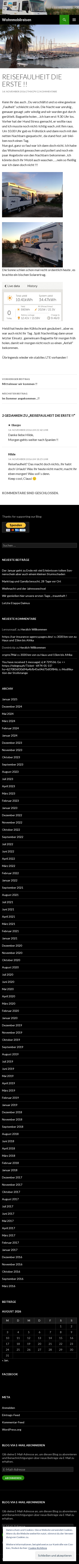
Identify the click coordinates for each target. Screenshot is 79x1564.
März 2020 (8, 1003)
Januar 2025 (9, 699)
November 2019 (12, 1032)
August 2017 (10, 1199)
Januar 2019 (9, 1105)
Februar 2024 (10, 728)
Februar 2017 (10, 1242)
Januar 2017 (9, 1249)
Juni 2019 (8, 1068)
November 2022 (12, 822)
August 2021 (10, 895)
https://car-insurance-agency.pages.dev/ (27, 636)
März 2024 (8, 721)
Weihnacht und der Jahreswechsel (24, 588)
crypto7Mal (9, 654)
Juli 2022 (7, 844)
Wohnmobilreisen (16, 20)
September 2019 (12, 1047)
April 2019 (8, 1083)
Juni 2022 (8, 851)
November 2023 (12, 750)
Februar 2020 (10, 1010)
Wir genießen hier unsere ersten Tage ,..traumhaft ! (34, 595)
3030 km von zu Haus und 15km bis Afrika (46, 654)
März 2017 (8, 1235)
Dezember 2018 (12, 1112)
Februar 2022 (10, 873)
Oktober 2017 (11, 1192)
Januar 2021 (9, 938)
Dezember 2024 (12, 706)
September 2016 (12, 1278)
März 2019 (8, 1090)
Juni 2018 (8, 1141)
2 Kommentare (47, 91)
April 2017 (8, 1228)
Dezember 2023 (12, 742)
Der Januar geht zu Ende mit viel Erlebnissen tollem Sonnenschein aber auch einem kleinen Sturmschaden (37, 572)
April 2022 (8, 858)
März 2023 (8, 793)
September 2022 (12, 837)
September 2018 (12, 1126)
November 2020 (12, 952)
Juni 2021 (8, 909)
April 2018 (8, 1148)
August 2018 (10, 1134)
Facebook (10, 1374)
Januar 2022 (9, 880)
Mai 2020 (8, 989)
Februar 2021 (10, 931)
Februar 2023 (10, 800)
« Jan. (5, 1360)
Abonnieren (13, 1477)
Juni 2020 (8, 981)
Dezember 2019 (12, 1025)
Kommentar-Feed (13, 1422)
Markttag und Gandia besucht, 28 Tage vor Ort (31, 581)
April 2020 (8, 996)
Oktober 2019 (11, 1039)
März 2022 (8, 866)
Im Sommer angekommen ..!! (21, 396)
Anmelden (8, 1407)
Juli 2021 (7, 902)
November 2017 (12, 1184)
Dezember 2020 (12, 945)
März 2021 (8, 923)
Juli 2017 (7, 1206)
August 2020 (10, 967)
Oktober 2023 (11, 757)
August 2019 (10, 1054)
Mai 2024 (8, 713)
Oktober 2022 (11, 829)
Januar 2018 (9, 1170)
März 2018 (8, 1155)
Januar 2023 (9, 808)
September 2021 (12, 887)
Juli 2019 (7, 1061)
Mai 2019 (8, 1076)
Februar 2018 (10, 1163)
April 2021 (8, 916)
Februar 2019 (10, 1097)
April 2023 (8, 786)
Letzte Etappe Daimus (16, 603)
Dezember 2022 (12, 815)
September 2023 (12, 764)
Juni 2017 (8, 1213)
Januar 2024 (9, 735)
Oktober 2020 (11, 960)
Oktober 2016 (11, 1271)
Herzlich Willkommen (34, 629)
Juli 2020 (7, 974)
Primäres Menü (74, 20)
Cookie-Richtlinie (37, 1548)
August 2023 (10, 771)
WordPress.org (11, 1429)
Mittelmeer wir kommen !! (19, 382)
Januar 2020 (9, 1018)
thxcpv (32, 91)
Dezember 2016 (12, 1257)
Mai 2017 (8, 1221)
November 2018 (12, 1119)
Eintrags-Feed (11, 1415)
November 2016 (12, 1264)
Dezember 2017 (12, 1177)
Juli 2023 (7, 779)
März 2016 (8, 1286)
